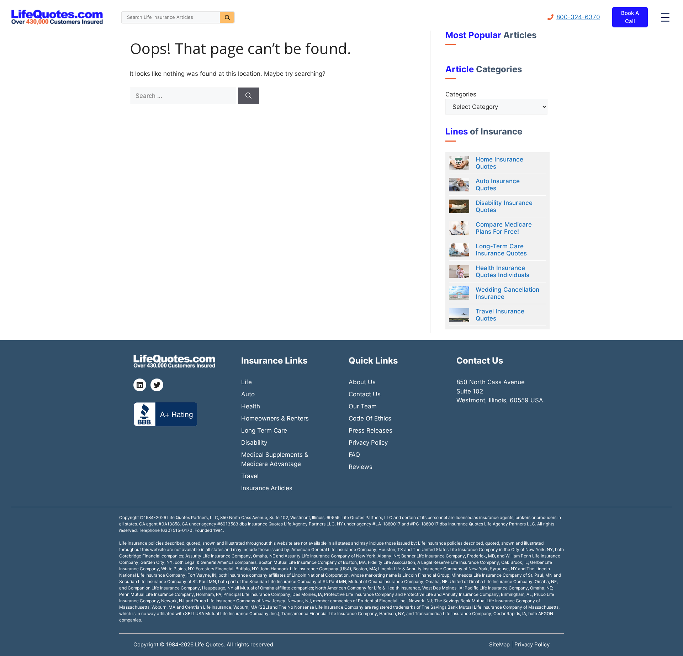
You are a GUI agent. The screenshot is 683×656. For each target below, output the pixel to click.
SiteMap (500, 644)
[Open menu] (665, 17)
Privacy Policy (368, 442)
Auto (248, 394)
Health (250, 406)
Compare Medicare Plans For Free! (504, 228)
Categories (460, 94)
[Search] (227, 17)
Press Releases (370, 430)
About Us (362, 382)
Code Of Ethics (370, 418)
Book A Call (630, 17)
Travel (250, 476)
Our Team (363, 406)
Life (246, 382)
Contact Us (365, 394)
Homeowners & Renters (275, 418)
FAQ (354, 454)
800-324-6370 (578, 17)
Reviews (360, 466)
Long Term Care (264, 430)
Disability (254, 442)
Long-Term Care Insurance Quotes (501, 250)
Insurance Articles (266, 488)
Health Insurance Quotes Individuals (502, 271)
